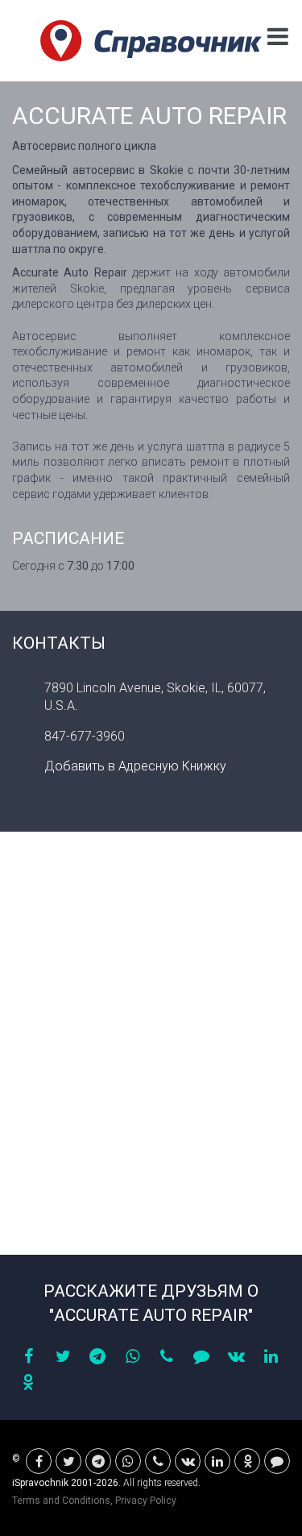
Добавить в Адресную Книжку (135, 766)
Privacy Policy (145, 1500)
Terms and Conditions (61, 1500)
